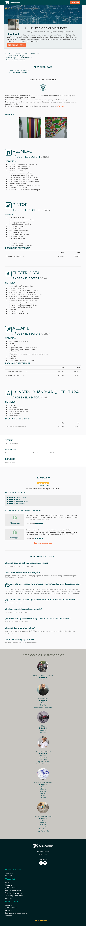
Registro (8, 910)
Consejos (8, 916)
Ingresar (75, 2)
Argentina (9, 873)
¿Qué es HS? (43, 854)
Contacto (8, 885)
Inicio (7, 8)
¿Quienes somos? (43, 852)
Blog (7, 882)
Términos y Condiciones (14, 896)
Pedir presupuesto (16, 45)
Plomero (14, 8)
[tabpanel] (30, 127)
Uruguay (8, 876)
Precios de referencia (13, 890)
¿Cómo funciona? (11, 888)
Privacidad (9, 898)
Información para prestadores (16, 913)
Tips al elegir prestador (13, 893)
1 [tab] (43, 139)
